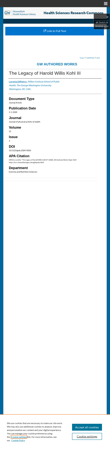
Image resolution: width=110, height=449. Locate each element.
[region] (55, 431)
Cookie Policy (18, 440)
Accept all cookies (87, 427)
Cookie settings (19, 437)
